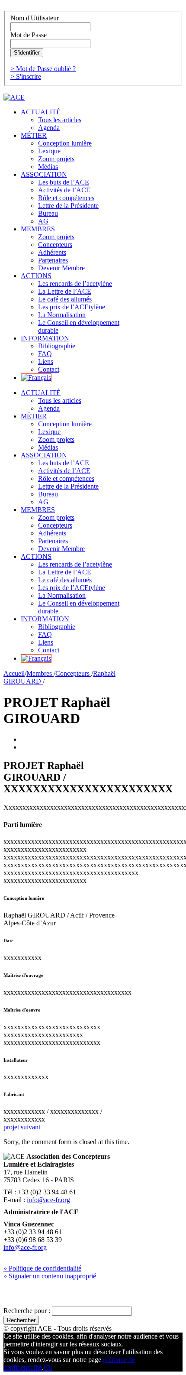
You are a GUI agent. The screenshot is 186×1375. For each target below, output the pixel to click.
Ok (48, 1367)
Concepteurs (73, 673)
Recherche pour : (26, 1310)
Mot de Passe (28, 35)
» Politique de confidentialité (42, 1268)
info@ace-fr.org (48, 1199)
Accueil (14, 673)
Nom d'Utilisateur (34, 18)
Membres (40, 673)
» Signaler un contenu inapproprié (49, 1276)
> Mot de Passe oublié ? (43, 68)
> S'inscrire (25, 76)
